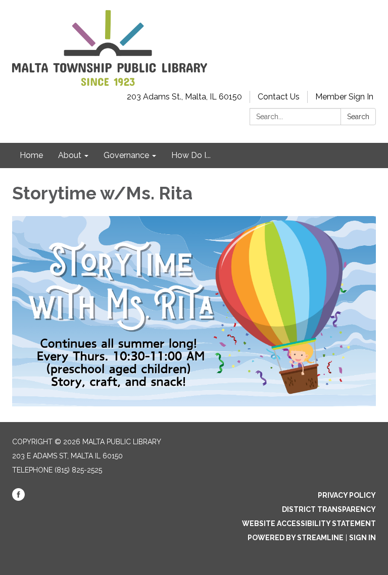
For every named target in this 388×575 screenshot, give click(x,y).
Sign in (362, 538)
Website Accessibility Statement (309, 523)
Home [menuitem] (31, 155)
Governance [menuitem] (126, 155)
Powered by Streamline (296, 538)
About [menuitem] (69, 155)
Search (358, 117)
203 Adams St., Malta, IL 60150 (184, 96)
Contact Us (279, 96)
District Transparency (329, 509)
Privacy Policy (347, 495)
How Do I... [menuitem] (191, 155)
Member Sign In (344, 96)
